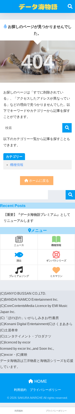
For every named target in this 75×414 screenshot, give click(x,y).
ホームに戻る (38, 180)
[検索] (67, 128)
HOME (40, 381)
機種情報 (16, 165)
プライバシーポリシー (45, 389)
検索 (70, 194)
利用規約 (20, 389)
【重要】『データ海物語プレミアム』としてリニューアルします (37, 217)
